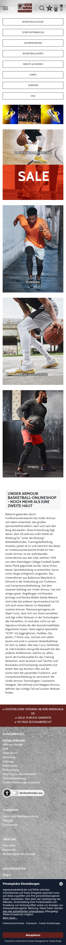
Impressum (9, 849)
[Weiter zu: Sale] (33, 182)
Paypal (7, 874)
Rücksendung (10, 770)
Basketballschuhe (33, 21)
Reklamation (10, 765)
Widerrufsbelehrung (14, 778)
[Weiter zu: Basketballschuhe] (33, 147)
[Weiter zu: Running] (33, 249)
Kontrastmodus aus (31, 793)
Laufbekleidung (33, 42)
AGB (5, 748)
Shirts (33, 74)
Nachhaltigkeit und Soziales (19, 854)
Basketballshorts (33, 53)
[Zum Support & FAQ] (49, 8)
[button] (5, 8)
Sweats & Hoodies (33, 64)
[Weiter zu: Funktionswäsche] (33, 433)
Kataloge (8, 820)
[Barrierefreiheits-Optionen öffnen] (7, 793)
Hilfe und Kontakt (13, 744)
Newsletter (9, 845)
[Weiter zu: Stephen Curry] (33, 114)
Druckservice (10, 824)
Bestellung (9, 757)
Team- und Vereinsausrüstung (20, 816)
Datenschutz (10, 753)
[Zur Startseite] (25, 8)
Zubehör (33, 85)
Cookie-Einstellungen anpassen (21, 782)
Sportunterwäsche (33, 32)
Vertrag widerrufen (14, 740)
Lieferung (8, 761)
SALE (33, 95)
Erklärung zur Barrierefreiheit (19, 774)
